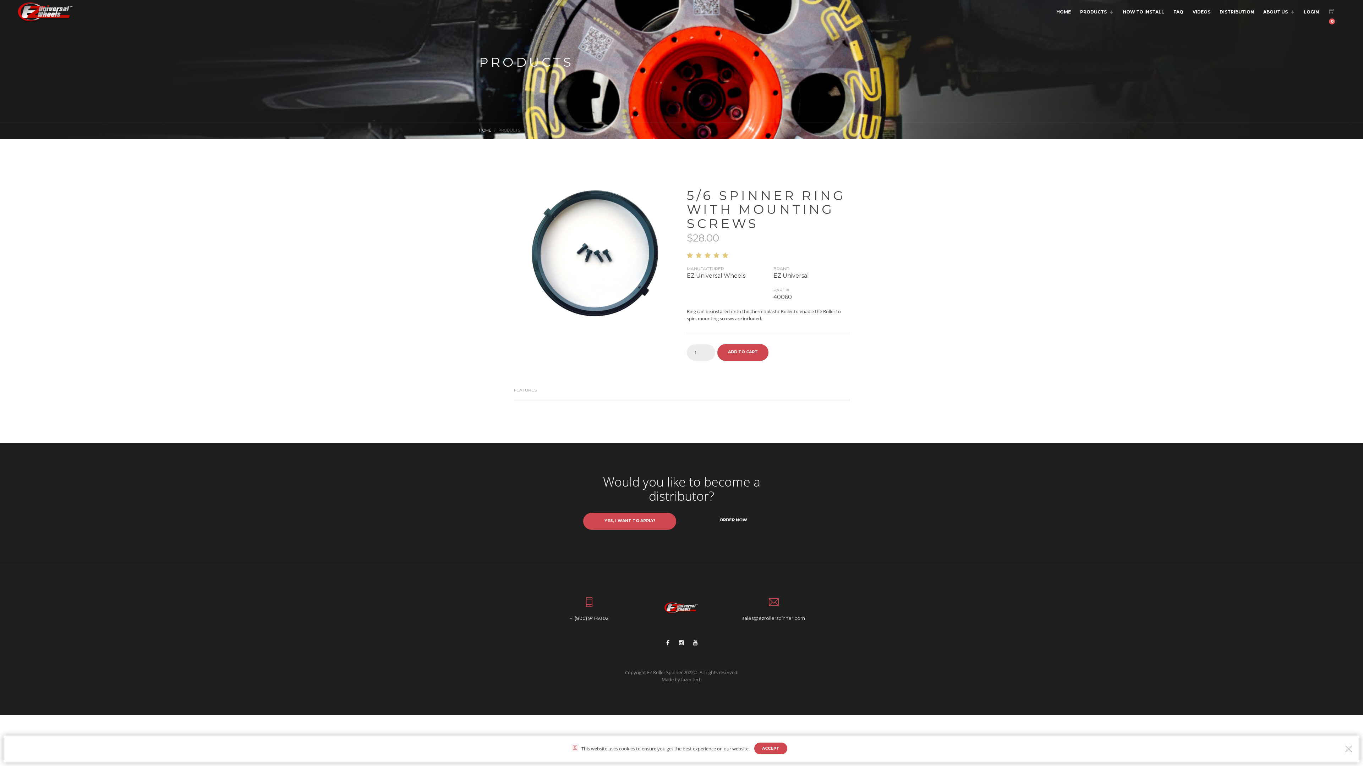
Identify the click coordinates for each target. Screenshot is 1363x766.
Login (1311, 12)
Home (1063, 12)
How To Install (1143, 12)
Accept (770, 748)
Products (1093, 12)
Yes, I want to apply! (629, 520)
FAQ (1178, 12)
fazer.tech (691, 679)
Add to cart (743, 351)
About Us (1275, 12)
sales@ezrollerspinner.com (773, 618)
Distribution (1237, 12)
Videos (1201, 12)
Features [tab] (525, 390)
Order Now (733, 519)
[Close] (1348, 749)
